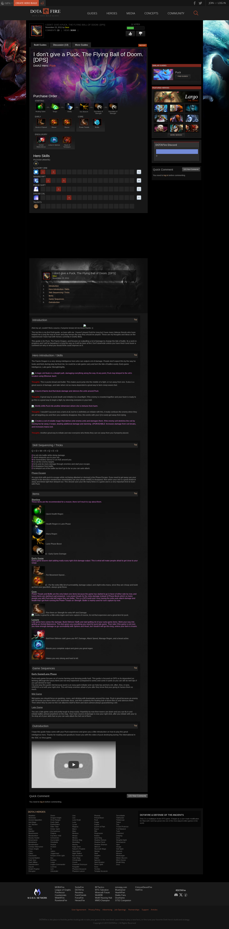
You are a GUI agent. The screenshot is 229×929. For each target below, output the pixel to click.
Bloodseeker (33, 836)
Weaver (119, 853)
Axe (30, 827)
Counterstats (60, 895)
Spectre (97, 860)
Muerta (75, 844)
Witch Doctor (121, 860)
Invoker (53, 847)
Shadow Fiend (99, 842)
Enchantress (55, 831)
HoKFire (139, 890)
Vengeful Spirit (121, 840)
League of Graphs (63, 890)
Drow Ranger (55, 820)
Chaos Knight (34, 849)
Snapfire (97, 855)
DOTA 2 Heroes (36, 812)
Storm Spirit (98, 864)
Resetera (79, 892)
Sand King (98, 838)
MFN (7, 3)
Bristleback (33, 842)
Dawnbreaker (34, 864)
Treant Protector (122, 827)
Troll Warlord (121, 829)
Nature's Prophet (78, 849)
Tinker (118, 822)
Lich (52, 869)
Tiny (117, 824)
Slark (96, 853)
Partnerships (133, 909)
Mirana (74, 838)
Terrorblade (120, 815)
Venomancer (121, 842)
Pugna (96, 824)
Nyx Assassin (77, 855)
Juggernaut (54, 853)
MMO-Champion (102, 900)
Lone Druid (76, 820)
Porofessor (60, 892)
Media (130, 13)
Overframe (120, 898)
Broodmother (33, 844)
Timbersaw (120, 820)
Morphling (76, 842)
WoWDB (99, 895)
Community (176, 13)
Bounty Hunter (34, 838)
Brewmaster (33, 840)
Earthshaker (55, 824)
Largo (52, 862)
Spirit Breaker (99, 862)
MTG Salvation (102, 890)
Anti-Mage (32, 822)
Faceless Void (55, 836)
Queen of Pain (99, 827)
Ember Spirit (55, 829)
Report (142, 45)
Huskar (53, 844)
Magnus (75, 827)
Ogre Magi (76, 858)
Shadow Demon (100, 840)
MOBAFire (59, 887)
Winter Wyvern (121, 858)
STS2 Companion (123, 900)
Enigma (53, 833)
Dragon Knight (55, 818)
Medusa (75, 833)
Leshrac (53, 867)
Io (51, 849)
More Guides (81, 45)
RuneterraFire (61, 900)
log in (42, 802)
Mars (74, 831)
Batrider (31, 831)
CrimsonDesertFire (143, 887)
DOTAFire (79, 890)
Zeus (118, 864)
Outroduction (54, 302)
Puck (53, 65)
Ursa (118, 838)
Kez (51, 858)
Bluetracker (120, 890)
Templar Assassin (101, 871)
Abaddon (32, 815)
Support (145, 909)
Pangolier (75, 867)
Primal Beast (99, 818)
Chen (31, 851)
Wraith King (120, 862)
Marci (74, 829)
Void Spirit (119, 849)
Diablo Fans (120, 895)
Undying (119, 836)
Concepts (151, 13)
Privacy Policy (94, 909)
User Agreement (79, 909)
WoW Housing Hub (103, 898)
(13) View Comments (137, 796)
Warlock (119, 851)
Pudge (96, 822)
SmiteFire (79, 887)
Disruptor (32, 871)
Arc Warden (33, 824)
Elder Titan (54, 827)
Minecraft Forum (102, 892)
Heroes (112, 13)
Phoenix (97, 815)
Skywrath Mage (100, 849)
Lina (73, 815)
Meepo (74, 836)
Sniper (96, 858)
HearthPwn (120, 892)
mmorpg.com (121, 887)
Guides (92, 13)
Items (51, 296)
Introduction (54, 286)
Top (135, 320)
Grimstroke (54, 838)
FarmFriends (80, 895)
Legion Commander (57, 864)
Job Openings (120, 909)
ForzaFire (79, 898)
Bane (30, 829)
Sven (96, 867)
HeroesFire (80, 900)
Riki (95, 831)
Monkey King (77, 840)
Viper (118, 844)
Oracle (74, 862)
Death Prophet (34, 869)
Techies (97, 869)
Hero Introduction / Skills (59, 289)
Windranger (120, 855)
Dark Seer (32, 860)
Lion (73, 818)
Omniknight (76, 860)
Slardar (97, 851)
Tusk (118, 831)
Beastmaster (33, 833)
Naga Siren (76, 847)
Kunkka (53, 860)
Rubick (97, 836)
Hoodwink (54, 842)
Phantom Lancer (78, 871)
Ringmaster (98, 833)
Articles (154, 909)
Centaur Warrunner (36, 847)
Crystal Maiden (34, 858)
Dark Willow (33, 862)
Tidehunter (120, 818)
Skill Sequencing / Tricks (59, 292)
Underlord (120, 833)
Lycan (74, 824)
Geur (67, 27)
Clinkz (31, 853)
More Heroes (176, 135)
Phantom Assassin (79, 869)
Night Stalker (77, 853)
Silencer (97, 847)
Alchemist (32, 818)
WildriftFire (59, 898)
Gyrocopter (54, 840)
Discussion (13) (60, 45)
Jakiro (52, 851)
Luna (74, 822)
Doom (52, 815)
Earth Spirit (54, 822)
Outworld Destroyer (79, 864)
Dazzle (31, 867)
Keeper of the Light (57, 855)
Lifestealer (54, 871)
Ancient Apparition (35, 820)
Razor (96, 829)
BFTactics (99, 887)
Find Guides (183, 76)
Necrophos (76, 851)
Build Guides (40, 45)
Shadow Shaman (100, 844)
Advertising (107, 909)
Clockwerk (33, 855)
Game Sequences (56, 299)
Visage (118, 847)
